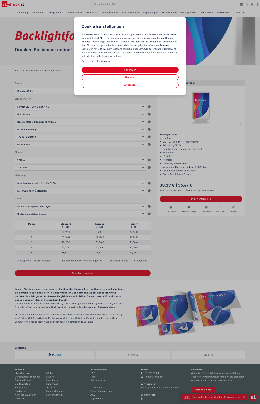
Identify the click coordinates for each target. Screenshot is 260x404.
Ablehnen (130, 77)
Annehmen (130, 69)
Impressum (103, 61)
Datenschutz (89, 61)
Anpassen (130, 84)
